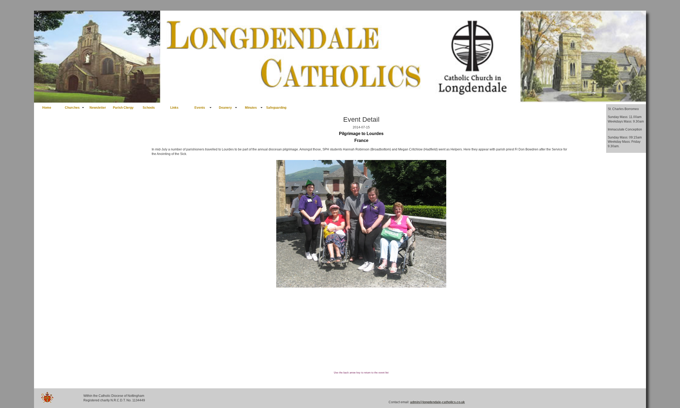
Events (199, 108)
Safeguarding (276, 108)
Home (46, 108)
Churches (72, 108)
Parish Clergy (123, 108)
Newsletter (98, 108)
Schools (149, 108)
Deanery (225, 108)
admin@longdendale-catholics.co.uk (437, 402)
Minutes (251, 108)
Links (174, 108)
